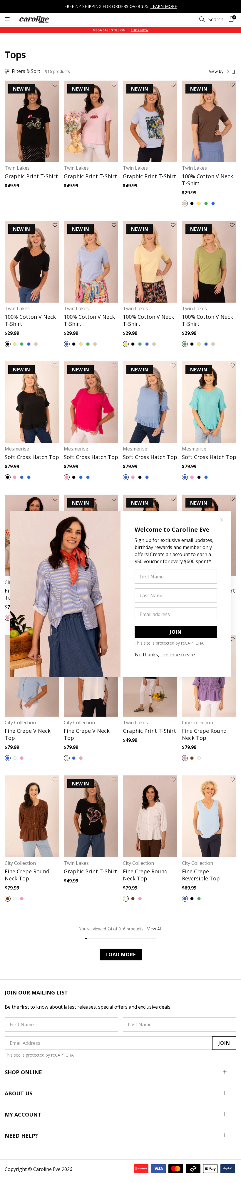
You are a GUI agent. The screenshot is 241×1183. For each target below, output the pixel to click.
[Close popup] (222, 520)
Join (176, 632)
